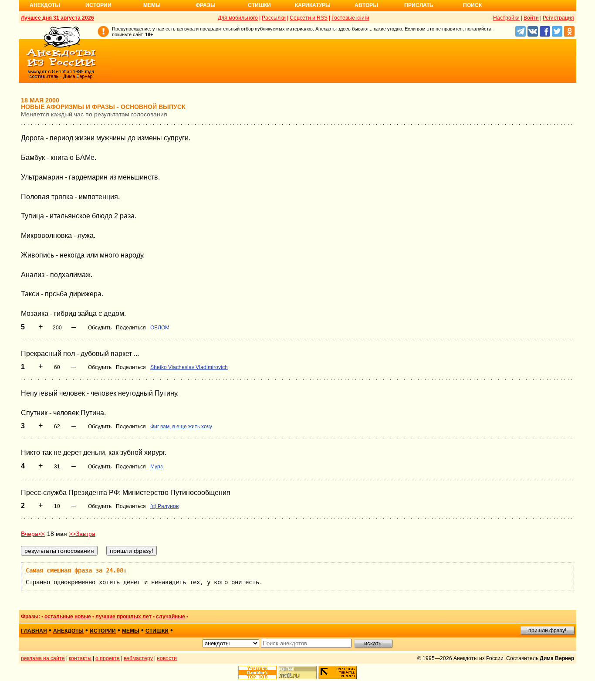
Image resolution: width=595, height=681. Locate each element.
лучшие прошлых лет (123, 616)
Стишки (259, 5)
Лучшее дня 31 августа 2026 (57, 18)
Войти (531, 18)
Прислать (418, 5)
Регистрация (558, 18)
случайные (170, 616)
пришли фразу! (547, 630)
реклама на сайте (43, 658)
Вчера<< (33, 533)
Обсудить (100, 328)
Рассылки (274, 18)
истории (103, 631)
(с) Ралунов (164, 506)
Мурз (156, 467)
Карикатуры (313, 5)
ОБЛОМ (159, 328)
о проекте (107, 658)
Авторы (366, 5)
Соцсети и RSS (309, 18)
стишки (157, 631)
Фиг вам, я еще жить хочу (181, 427)
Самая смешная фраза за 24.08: (76, 570)
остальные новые (67, 616)
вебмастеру (138, 658)
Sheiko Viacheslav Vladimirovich (189, 367)
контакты (80, 658)
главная (34, 631)
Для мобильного (238, 18)
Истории (98, 5)
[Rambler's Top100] (257, 672)
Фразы (206, 5)
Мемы (152, 5)
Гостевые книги (350, 18)
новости (167, 658)
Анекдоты (45, 5)
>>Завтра (82, 533)
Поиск (472, 5)
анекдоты (68, 631)
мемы (130, 631)
